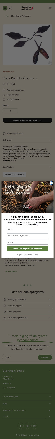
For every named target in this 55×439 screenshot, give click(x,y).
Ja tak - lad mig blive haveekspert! (27, 248)
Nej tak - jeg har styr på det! (27, 255)
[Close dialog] (51, 182)
